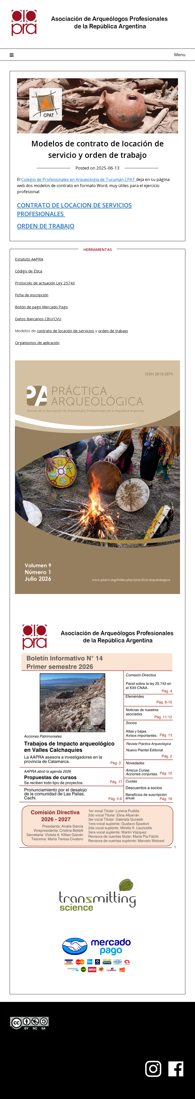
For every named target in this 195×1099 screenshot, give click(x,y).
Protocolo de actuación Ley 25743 (45, 282)
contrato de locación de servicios (65, 330)
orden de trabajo (113, 330)
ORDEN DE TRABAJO (45, 226)
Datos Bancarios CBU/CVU (38, 318)
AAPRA (37, 259)
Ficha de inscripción (31, 294)
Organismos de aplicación (37, 342)
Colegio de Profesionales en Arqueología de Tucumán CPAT (78, 179)
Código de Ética (28, 270)
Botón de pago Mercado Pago (41, 306)
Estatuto (23, 259)
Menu (179, 54)
